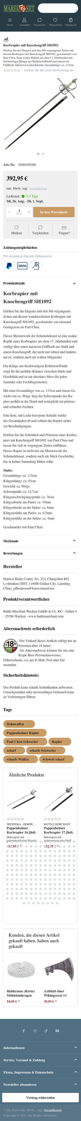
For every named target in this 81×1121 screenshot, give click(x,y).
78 (17, 865)
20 (26, 846)
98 (41, 870)
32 (12, 851)
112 (36, 875)
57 (60, 856)
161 (55, 889)
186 (31, 898)
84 (45, 865)
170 (26, 894)
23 (41, 846)
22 (36, 846)
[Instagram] (35, 1030)
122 (12, 879)
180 (74, 894)
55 (50, 856)
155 (26, 889)
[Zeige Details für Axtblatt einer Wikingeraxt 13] (59, 971)
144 (45, 884)
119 (69, 875)
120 (74, 875)
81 (31, 865)
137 (12, 884)
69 (45, 861)
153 (17, 889)
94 (22, 870)
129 (45, 879)
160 (50, 889)
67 (36, 861)
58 (64, 856)
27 (60, 846)
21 (31, 846)
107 (12, 875)
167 (12, 894)
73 (64, 861)
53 (41, 856)
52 (36, 856)
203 (57, 903)
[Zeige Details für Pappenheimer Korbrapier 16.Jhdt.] (22, 799)
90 (74, 865)
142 (36, 884)
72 (60, 861)
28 (64, 846)
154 (22, 889)
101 (55, 870)
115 (50, 875)
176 (55, 894)
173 (41, 894)
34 (22, 851)
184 (22, 898)
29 (69, 846)
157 (36, 889)
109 (22, 875)
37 (36, 851)
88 (64, 865)
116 (55, 875)
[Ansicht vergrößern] (40, 113)
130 (50, 879)
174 (45, 894)
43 (64, 851)
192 (60, 898)
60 (74, 856)
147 (60, 884)
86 (55, 865)
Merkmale (10, 540)
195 (74, 898)
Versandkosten (38, 188)
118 (64, 875)
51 (31, 856)
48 (17, 856)
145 (50, 884)
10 (50, 842)
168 (17, 894)
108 (17, 875)
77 (12, 865)
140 (26, 884)
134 (69, 879)
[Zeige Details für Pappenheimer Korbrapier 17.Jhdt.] (59, 799)
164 (69, 889)
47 (12, 856)
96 (31, 870)
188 (41, 898)
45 (74, 851)
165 (74, 889)
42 (60, 851)
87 (60, 865)
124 (22, 879)
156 (31, 889)
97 (36, 870)
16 (7, 846)
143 (41, 884)
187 (36, 898)
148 (64, 884)
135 (74, 879)
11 (55, 842)
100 (50, 870)
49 (22, 856)
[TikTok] (46, 1030)
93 (17, 870)
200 (43, 903)
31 (7, 851)
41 (55, 851)
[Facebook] (24, 1030)
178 (64, 894)
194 (69, 898)
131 (55, 879)
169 (22, 894)
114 (45, 875)
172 (36, 894)
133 (64, 879)
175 (50, 894)
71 (55, 861)
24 (45, 846)
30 (74, 846)
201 (48, 903)
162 (60, 889)
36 (31, 851)
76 (7, 865)
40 (50, 851)
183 (17, 898)
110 (26, 875)
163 (64, 889)
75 (74, 861)
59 (69, 856)
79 (22, 865)
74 (69, 861)
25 (50, 846)
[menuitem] (19, 724)
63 (17, 861)
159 (45, 889)
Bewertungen (13, 553)
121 (7, 879)
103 (64, 870)
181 (7, 898)
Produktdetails (14, 283)
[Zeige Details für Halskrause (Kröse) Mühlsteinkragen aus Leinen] (22, 971)
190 (50, 898)
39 (45, 851)
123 (17, 879)
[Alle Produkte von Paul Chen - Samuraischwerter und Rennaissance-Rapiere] (6, 39)
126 (31, 879)
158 (41, 889)
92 (12, 870)
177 (60, 894)
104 (69, 870)
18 (17, 846)
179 (69, 894)
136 (7, 884)
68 (41, 861)
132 (60, 879)
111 (31, 875)
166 (7, 894)
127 (36, 879)
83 (41, 865)
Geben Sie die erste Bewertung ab (48, 69)
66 (31, 861)
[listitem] (40, 113)
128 (41, 879)
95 (26, 870)
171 (31, 894)
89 (69, 865)
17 (12, 846)
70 (50, 861)
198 (33, 903)
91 (7, 870)
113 (41, 875)
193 (64, 898)
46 (7, 856)
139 (22, 884)
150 (74, 884)
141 (31, 884)
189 (45, 898)
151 (7, 889)
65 (26, 861)
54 (45, 856)
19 (22, 846)
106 (7, 875)
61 (7, 861)
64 (22, 861)
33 (17, 851)
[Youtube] (57, 1030)
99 (45, 870)
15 (74, 842)
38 (41, 851)
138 (17, 884)
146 (55, 884)
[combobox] (58, 8)
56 (55, 856)
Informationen (14, 1047)
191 (55, 898)
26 (55, 846)
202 (52, 903)
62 (12, 861)
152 (12, 889)
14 (69, 842)
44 (69, 851)
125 (26, 879)
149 (69, 884)
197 (29, 903)
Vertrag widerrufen (40, 1097)
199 (38, 903)
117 (60, 875)
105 (74, 870)
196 (24, 903)
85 (50, 865)
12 (60, 842)
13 (64, 842)
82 (36, 865)
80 (26, 865)
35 (26, 851)
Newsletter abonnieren (20, 1084)
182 (12, 898)
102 (60, 870)
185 (26, 898)
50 (26, 856)
